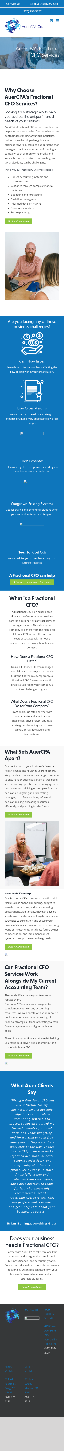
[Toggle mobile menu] (57, 20)
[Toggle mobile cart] (51, 20)
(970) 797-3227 (32, 11)
